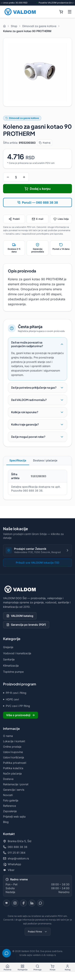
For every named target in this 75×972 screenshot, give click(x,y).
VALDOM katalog (22, 615)
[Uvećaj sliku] (37, 72)
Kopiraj (46, 142)
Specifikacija (17, 460)
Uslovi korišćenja (13, 757)
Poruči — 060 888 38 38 (40, 202)
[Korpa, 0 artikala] (61, 12)
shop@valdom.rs (18, 858)
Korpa (52, 969)
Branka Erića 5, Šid (19, 841)
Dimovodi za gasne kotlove (24, 118)
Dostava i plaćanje (45, 460)
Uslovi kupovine (13, 752)
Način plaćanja (12, 773)
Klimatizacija (11, 665)
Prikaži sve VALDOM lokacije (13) (37, 562)
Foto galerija (10, 800)
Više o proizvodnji (18, 715)
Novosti (8, 795)
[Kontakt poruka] (40, 903)
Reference (9, 805)
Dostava (8, 778)
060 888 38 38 (17, 846)
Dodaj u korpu (40, 189)
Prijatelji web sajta (14, 816)
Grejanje (8, 647)
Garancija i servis (13, 789)
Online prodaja (12, 746)
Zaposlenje (10, 811)
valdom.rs (38, 955)
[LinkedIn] (31, 903)
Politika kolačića (13, 768)
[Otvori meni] (69, 11)
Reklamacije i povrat (15, 784)
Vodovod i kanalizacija (17, 653)
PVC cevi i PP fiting (18, 705)
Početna (7, 969)
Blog (6, 822)
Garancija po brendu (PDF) (28, 624)
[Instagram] (15, 903)
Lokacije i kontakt (14, 741)
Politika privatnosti (14, 762)
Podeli (16, 218)
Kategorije (23, 969)
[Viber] (6, 903)
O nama (8, 735)
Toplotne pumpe (13, 671)
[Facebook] (23, 903)
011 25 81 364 (16, 852)
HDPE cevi (12, 699)
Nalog (67, 969)
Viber (11, 870)
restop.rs (51, 955)
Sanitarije (9, 659)
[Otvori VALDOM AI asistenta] (6, 953)
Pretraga (37, 969)
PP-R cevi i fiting (16, 692)
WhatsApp (14, 864)
